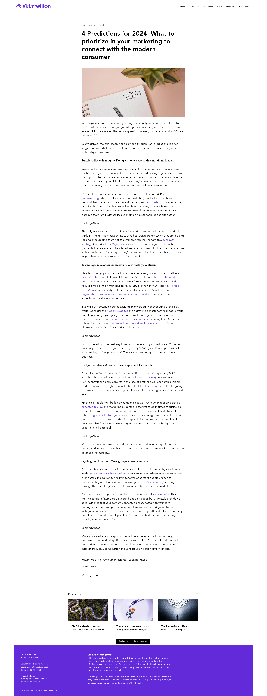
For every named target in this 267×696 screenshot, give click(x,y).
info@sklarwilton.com (30, 657)
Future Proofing (91, 559)
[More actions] (183, 25)
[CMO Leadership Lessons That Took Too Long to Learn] (88, 610)
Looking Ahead (137, 559)
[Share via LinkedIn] (96, 575)
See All (195, 593)
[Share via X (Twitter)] (89, 575)
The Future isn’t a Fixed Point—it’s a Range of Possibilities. (174, 628)
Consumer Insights (114, 559)
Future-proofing (89, 566)
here (142, 683)
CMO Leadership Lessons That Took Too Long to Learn (87, 628)
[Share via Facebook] (83, 575)
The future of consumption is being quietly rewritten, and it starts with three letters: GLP (132, 628)
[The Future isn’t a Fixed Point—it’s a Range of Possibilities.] (178, 610)
